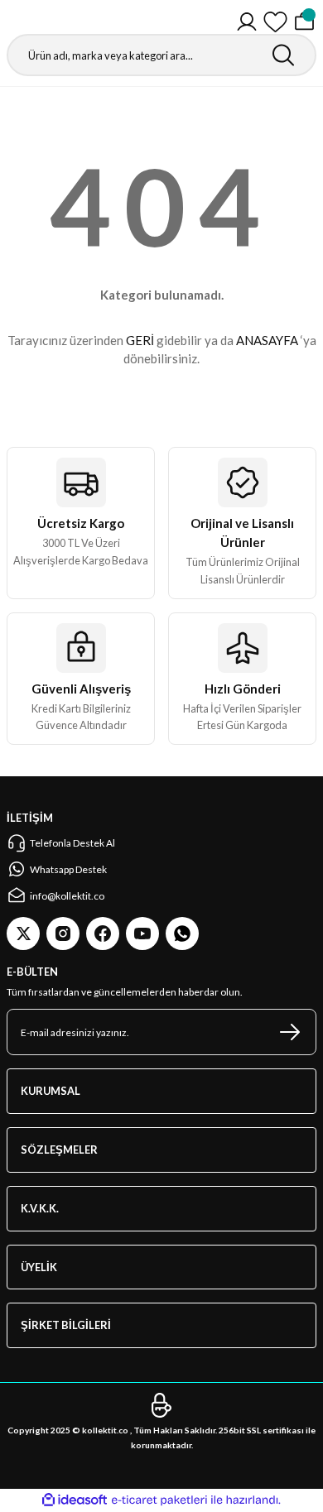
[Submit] (289, 1032)
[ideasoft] (74, 1500)
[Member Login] (246, 22)
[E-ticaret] (159, 1500)
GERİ (140, 340)
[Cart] (304, 22)
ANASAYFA (267, 340)
